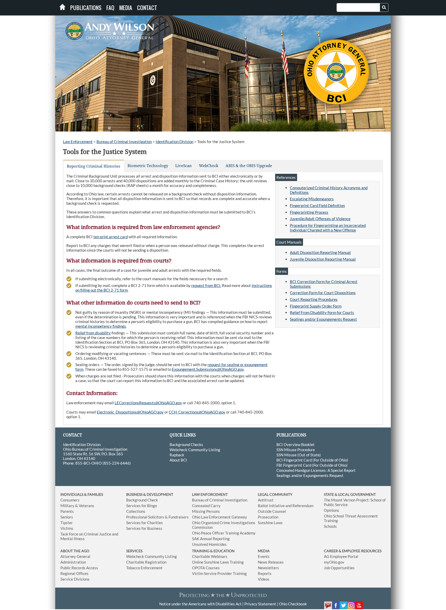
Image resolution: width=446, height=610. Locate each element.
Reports (265, 573)
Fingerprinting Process (309, 212)
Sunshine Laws (270, 522)
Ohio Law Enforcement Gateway (219, 517)
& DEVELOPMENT (158, 494)
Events (264, 556)
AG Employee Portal (341, 556)
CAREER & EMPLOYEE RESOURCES (352, 551)
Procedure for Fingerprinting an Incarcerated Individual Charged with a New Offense (328, 227)
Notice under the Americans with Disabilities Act (200, 603)
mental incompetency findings (100, 326)
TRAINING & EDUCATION (213, 551)
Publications (85, 8)
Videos (263, 579)
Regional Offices (74, 573)
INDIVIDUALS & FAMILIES (81, 494)
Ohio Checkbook (293, 603)
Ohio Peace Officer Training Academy (224, 533)
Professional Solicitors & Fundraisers (157, 517)
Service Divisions (75, 579)
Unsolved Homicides (209, 544)
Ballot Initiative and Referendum (285, 505)
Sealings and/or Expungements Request (323, 319)
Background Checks (186, 444)
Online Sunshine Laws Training (218, 562)
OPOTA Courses (206, 567)
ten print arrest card (110, 236)
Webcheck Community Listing (195, 449)
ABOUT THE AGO (74, 551)
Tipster (66, 522)
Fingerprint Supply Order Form (315, 306)
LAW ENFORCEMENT (210, 494)
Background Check (142, 500)
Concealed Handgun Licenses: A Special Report (316, 470)
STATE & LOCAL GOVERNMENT (350, 494)
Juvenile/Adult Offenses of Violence (320, 218)
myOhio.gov (334, 562)
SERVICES (134, 551)
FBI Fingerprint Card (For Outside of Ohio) (312, 465)
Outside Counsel (272, 511)
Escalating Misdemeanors (312, 198)
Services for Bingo (141, 505)
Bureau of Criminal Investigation (124, 141)
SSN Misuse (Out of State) (298, 454)
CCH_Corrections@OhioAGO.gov (197, 412)
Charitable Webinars (209, 556)
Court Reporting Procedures (314, 299)
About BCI (178, 460)
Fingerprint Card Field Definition (317, 205)
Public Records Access (79, 567)
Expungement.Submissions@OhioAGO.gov (208, 369)
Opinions (331, 510)
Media (125, 8)
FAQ (110, 8)
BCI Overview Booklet (295, 444)
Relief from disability (93, 333)
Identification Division (174, 141)
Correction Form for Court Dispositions (323, 292)
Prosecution (268, 517)
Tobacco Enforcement (144, 567)
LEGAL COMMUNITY (275, 494)
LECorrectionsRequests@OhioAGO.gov (148, 402)
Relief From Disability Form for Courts (322, 312)
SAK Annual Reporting (211, 538)
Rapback (177, 454)
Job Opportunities (339, 567)
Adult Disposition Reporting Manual (320, 252)
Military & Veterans (77, 505)
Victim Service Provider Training (219, 573)
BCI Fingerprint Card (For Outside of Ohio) (312, 460)
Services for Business (144, 528)
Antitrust (266, 500)
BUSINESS (134, 494)
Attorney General (75, 556)
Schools (330, 526)
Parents (67, 511)
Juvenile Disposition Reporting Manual (323, 259)
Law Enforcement (78, 141)
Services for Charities (144, 522)
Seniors (66, 517)
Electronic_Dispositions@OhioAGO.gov (130, 412)
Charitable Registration (146, 562)
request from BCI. (206, 285)
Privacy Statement (260, 603)
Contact (147, 8)
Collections (135, 511)
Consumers (69, 500)
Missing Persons (206, 511)
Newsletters (268, 567)
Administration (73, 562)
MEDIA (264, 551)
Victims (66, 528)
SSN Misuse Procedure (295, 449)
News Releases (271, 562)
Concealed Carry (206, 505)
